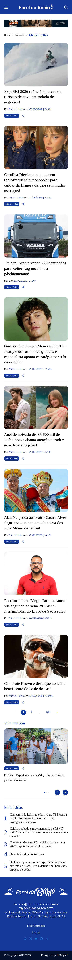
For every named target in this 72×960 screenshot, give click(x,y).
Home (7, 35)
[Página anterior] (15, 712)
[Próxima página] (56, 712)
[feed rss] (46, 938)
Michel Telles (11, 115)
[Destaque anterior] (57, 792)
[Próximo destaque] (65, 792)
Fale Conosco (36, 925)
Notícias (19, 35)
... (39, 712)
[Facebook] (25, 938)
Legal (36, 932)
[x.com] (30, 938)
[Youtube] (36, 938)
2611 (48, 712)
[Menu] (6, 7)
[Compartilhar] (23, 115)
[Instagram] (41, 938)
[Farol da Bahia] (36, 7)
